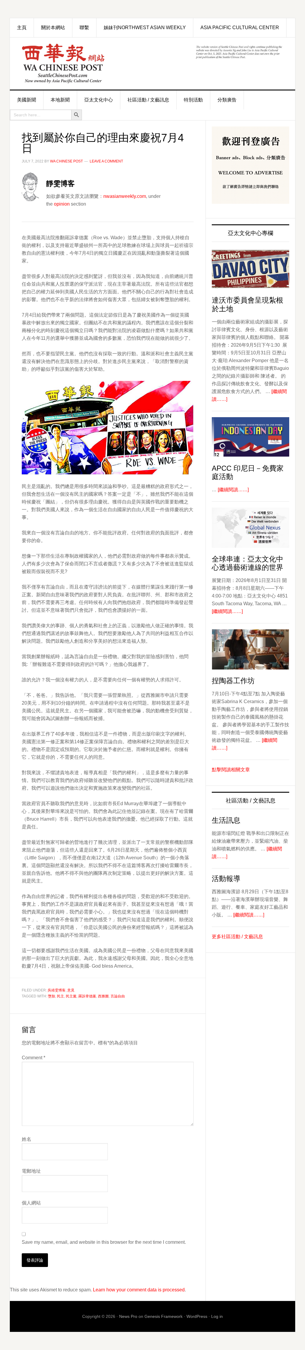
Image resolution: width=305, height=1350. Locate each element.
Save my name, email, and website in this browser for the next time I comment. (104, 1242)
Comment (33, 1057)
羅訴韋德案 (87, 996)
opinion (62, 204)
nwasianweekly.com (124, 196)
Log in (217, 1316)
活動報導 (226, 879)
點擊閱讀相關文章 (231, 769)
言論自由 (118, 996)
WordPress (196, 1316)
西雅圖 (103, 996)
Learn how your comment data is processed (139, 1289)
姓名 (26, 1139)
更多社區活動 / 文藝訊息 (237, 936)
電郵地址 (31, 1171)
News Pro (128, 1316)
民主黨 (71, 996)
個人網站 (31, 1202)
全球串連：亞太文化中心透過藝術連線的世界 (247, 563)
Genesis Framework (163, 1316)
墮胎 (51, 996)
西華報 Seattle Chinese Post (77, 63)
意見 (70, 990)
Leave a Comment (106, 161)
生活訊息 (226, 820)
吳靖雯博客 (57, 990)
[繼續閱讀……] (233, 489)
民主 (60, 996)
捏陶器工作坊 (233, 681)
